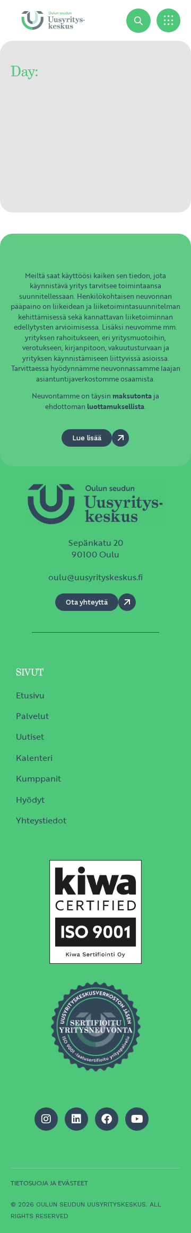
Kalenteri (34, 758)
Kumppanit (38, 778)
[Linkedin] (76, 1119)
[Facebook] (106, 1119)
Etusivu (30, 695)
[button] (168, 20)
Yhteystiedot (41, 820)
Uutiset (30, 736)
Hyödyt (30, 799)
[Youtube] (137, 1119)
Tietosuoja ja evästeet (49, 1182)
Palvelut (32, 716)
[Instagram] (46, 1119)
